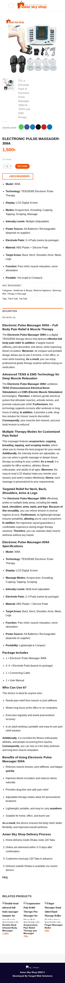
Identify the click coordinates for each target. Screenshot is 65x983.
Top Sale (23, 298)
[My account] (55, 5)
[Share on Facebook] (27, 127)
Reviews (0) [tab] (8, 317)
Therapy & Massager (16, 294)
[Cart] (61, 5)
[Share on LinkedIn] (49, 127)
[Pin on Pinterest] (44, 127)
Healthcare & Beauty (22, 290)
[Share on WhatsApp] (21, 127)
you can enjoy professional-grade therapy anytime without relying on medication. (32, 363)
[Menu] (4, 5)
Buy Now (22, 166)
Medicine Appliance (42, 290)
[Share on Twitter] (32, 127)
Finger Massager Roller (54, 926)
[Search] (11, 5)
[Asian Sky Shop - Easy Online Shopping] (32, 5)
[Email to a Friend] (38, 127)
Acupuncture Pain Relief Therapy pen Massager (31, 929)
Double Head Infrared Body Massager (9, 928)
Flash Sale (13, 298)
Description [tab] (9, 311)
